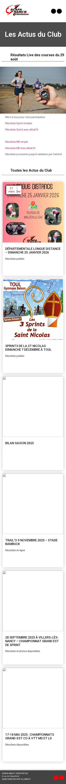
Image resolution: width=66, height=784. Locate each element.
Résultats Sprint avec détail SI (21, 129)
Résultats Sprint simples (18, 123)
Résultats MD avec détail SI (20, 148)
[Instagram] (59, 11)
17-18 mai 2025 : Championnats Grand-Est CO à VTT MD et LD (29, 736)
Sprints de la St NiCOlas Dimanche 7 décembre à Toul (28, 348)
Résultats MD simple (16, 141)
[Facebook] (53, 11)
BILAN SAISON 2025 (19, 443)
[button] (41, 11)
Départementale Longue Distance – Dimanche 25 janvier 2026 (33, 250)
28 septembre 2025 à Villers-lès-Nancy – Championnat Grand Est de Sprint (32, 641)
